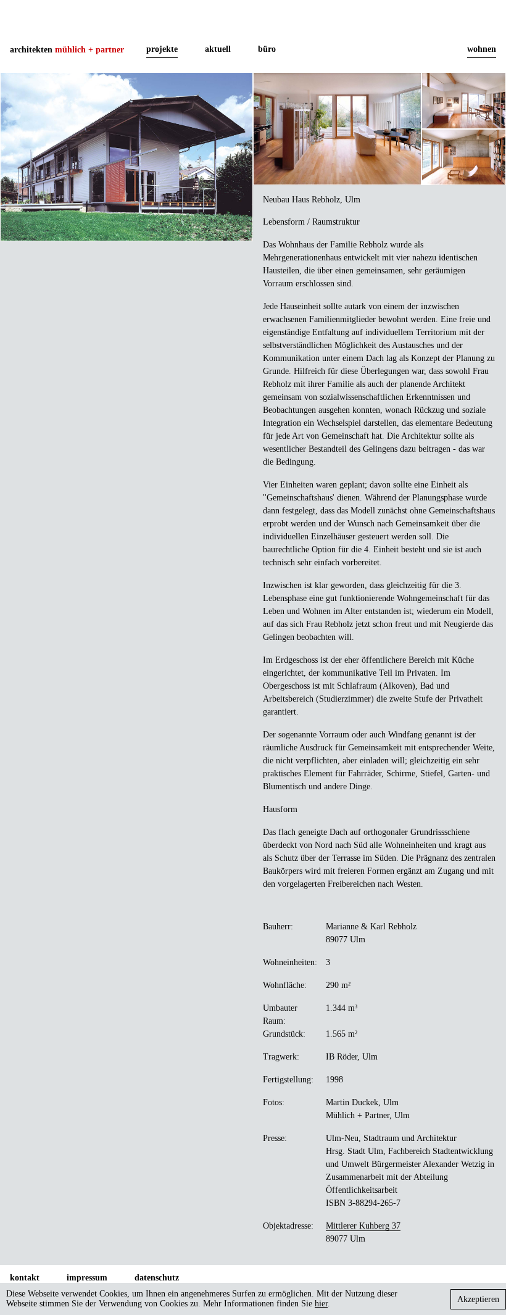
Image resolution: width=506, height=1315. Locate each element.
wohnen (481, 49)
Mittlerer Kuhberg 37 (363, 1225)
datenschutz (157, 1277)
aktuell (218, 49)
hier (321, 1303)
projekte (162, 49)
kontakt (24, 1277)
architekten (67, 49)
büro (267, 49)
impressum (87, 1277)
